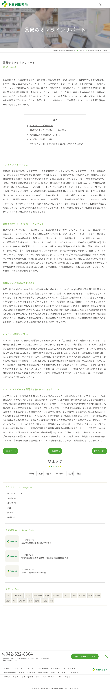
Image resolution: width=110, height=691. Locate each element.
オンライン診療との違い (41, 139)
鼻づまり (22, 601)
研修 (8, 595)
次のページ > (99, 450)
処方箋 (10, 512)
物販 (90, 595)
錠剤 (37, 601)
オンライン (12, 503)
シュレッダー (18, 595)
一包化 (44, 601)
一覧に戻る (55, 450)
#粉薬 (78, 473)
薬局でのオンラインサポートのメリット (49, 130)
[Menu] (106, 4)
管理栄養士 (38, 595)
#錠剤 (70, 473)
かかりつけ (12, 498)
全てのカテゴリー (14, 493)
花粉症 (97, 595)
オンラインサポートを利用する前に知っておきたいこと (56, 144)
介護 (9, 507)
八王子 (66, 595)
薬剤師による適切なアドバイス (45, 134)
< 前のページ (10, 450)
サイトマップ (65, 676)
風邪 (8, 601)
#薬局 (31, 473)
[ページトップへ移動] (105, 656)
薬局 (74, 595)
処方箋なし (57, 595)
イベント (82, 595)
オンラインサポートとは (41, 125)
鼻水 (14, 601)
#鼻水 (48, 473)
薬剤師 (47, 595)
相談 (51, 601)
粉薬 (30, 601)
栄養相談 (11, 517)
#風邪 (40, 473)
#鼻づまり (59, 473)
